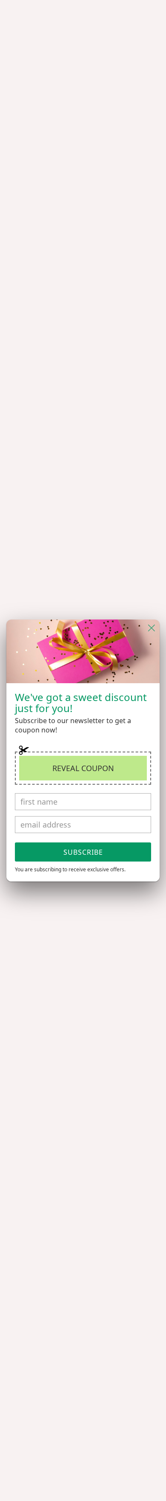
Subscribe (83, 852)
